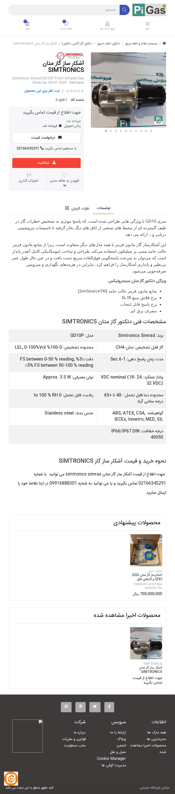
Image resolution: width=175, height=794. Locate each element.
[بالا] (164, 43)
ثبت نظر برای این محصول (41, 91)
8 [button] (141, 131)
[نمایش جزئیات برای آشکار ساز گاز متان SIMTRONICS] (146, 643)
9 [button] (146, 131)
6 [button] (131, 131)
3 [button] (116, 131)
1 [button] (106, 131)
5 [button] (126, 131)
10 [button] (151, 131)
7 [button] (136, 131)
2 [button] (111, 131)
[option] (128, 89)
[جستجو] (125, 10)
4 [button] (121, 131)
